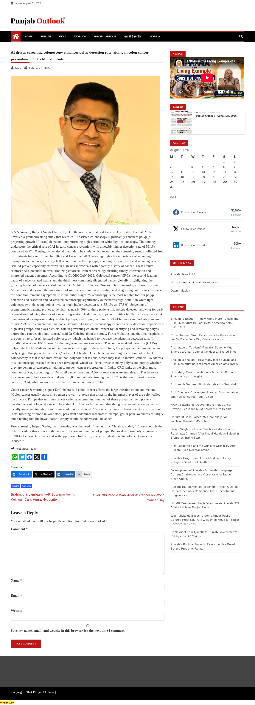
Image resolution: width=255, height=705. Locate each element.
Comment (19, 529)
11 (182, 171)
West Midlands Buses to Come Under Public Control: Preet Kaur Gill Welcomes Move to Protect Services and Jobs (205, 520)
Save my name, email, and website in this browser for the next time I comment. (68, 630)
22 (224, 176)
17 (171, 176)
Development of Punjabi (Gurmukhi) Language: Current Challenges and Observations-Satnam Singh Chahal (202, 474)
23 (235, 176)
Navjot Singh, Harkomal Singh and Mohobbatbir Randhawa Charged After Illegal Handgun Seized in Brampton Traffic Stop (205, 433)
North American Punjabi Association (195, 282)
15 (224, 171)
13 (203, 171)
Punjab (46, 36)
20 (203, 176)
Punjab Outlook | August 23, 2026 (216, 115)
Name (16, 580)
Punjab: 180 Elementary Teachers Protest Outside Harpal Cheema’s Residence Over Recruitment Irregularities (204, 491)
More (153, 36)
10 (171, 171)
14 (213, 171)
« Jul (173, 196)
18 (182, 176)
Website (16, 610)
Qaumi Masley (180, 290)
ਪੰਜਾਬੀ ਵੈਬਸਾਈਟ (133, 36)
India (62, 36)
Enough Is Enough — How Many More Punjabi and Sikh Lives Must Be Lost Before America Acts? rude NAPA (204, 323)
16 (235, 171)
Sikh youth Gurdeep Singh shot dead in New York (204, 384)
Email (16, 595)
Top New (26, 486)
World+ (80, 36)
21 (213, 176)
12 (192, 171)
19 (192, 176)
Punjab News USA (183, 274)
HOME (28, 36)
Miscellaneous (105, 36)
